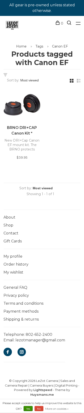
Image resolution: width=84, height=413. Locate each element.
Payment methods (21, 311)
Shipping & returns (21, 319)
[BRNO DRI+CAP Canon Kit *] (22, 105)
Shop (8, 225)
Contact (11, 233)
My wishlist (13, 272)
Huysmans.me (42, 394)
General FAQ (15, 287)
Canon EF (60, 46)
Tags (39, 46)
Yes (28, 408)
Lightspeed (42, 390)
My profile (13, 256)
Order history (16, 264)
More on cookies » (57, 408)
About (9, 217)
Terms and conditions (23, 303)
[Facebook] (8, 352)
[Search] (69, 23)
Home (21, 46)
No (39, 408)
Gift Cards (13, 241)
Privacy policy (16, 295)
